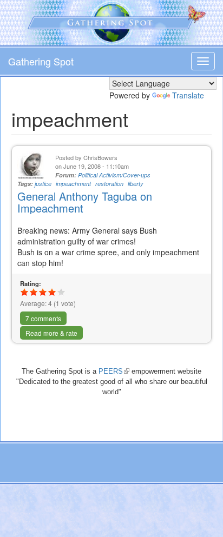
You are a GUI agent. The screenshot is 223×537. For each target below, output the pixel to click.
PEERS (114, 371)
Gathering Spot (41, 61)
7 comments (43, 318)
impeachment (73, 184)
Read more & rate (51, 332)
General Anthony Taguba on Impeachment (84, 202)
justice (43, 184)
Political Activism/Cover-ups (114, 175)
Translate (188, 95)
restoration (109, 184)
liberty (135, 184)
